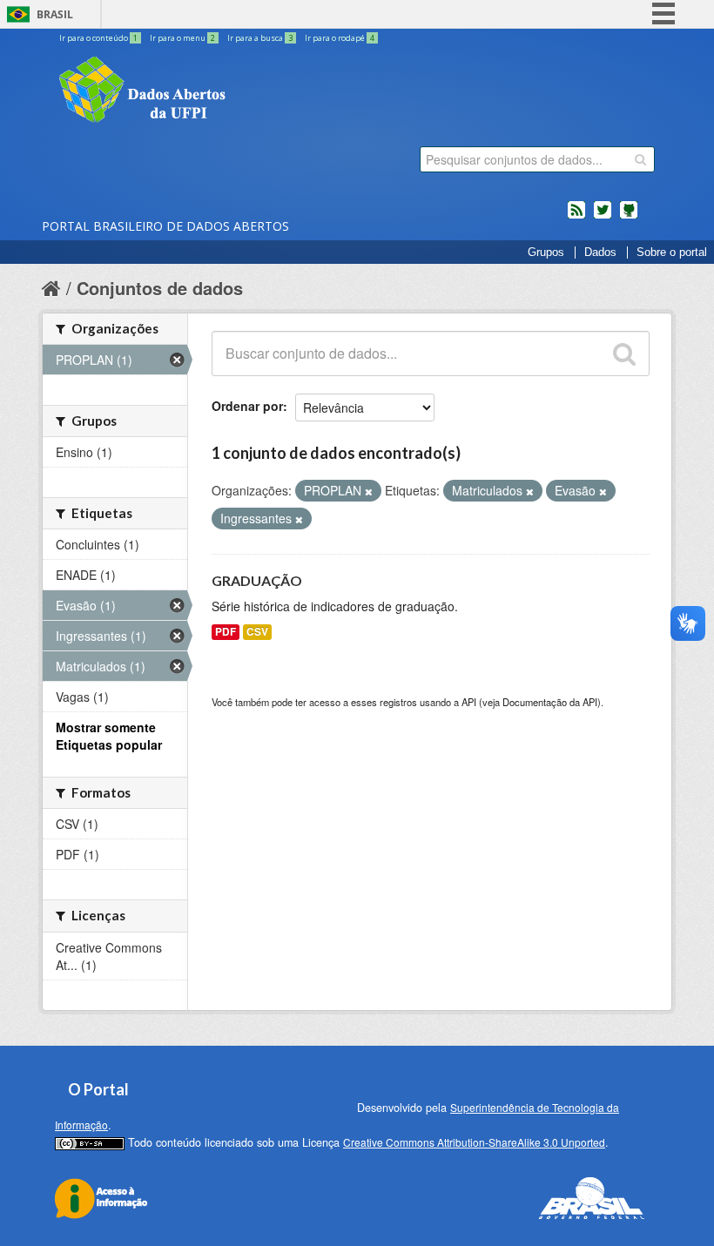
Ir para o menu (182, 38)
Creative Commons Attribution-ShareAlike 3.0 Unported (474, 1142)
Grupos (546, 252)
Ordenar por (247, 405)
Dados (600, 252)
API (468, 702)
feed (576, 216)
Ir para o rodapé (339, 38)
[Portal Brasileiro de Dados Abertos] (246, 91)
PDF (225, 631)
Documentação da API (549, 702)
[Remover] (369, 491)
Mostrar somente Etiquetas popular (109, 735)
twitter (602, 216)
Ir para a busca (260, 38)
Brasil (55, 14)
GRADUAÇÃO (257, 580)
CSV (257, 631)
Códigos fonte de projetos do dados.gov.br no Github (628, 216)
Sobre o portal (672, 252)
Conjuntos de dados (160, 287)
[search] (640, 159)
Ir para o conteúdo (98, 38)
